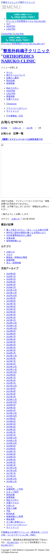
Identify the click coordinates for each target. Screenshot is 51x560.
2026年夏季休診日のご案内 (18, 235)
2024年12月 (11, 323)
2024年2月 (11, 350)
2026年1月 (11, 287)
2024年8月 (11, 334)
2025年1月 (11, 320)
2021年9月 (11, 388)
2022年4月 (11, 380)
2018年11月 (11, 440)
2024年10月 (11, 328)
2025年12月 (11, 290)
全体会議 (10, 238)
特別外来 (10, 514)
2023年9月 (11, 358)
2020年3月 (11, 410)
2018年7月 (11, 451)
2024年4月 (11, 345)
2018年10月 (11, 443)
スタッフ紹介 (12, 492)
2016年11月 (11, 481)
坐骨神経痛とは (13, 241)
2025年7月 (11, 304)
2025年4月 (11, 312)
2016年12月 (11, 479)
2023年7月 (11, 361)
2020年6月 (11, 405)
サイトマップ (12, 111)
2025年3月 (11, 315)
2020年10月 (11, 402)
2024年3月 (11, 347)
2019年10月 (11, 416)
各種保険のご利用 (14, 516)
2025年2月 (11, 317)
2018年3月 (11, 462)
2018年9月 (11, 446)
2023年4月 (11, 364)
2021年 (29, 128)
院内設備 (10, 80)
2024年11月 (11, 326)
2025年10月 (11, 295)
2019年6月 (11, 421)
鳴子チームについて (15, 75)
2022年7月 (11, 378)
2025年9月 (11, 298)
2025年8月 (11, 301)
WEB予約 (10, 26)
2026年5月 (11, 279)
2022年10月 (11, 372)
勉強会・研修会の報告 (16, 257)
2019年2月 (11, 432)
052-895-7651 (13, 542)
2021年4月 (11, 394)
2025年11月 (11, 293)
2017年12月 (11, 468)
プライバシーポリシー (16, 108)
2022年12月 (11, 367)
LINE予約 (10, 29)
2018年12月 (11, 438)
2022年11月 (11, 369)
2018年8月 (11, 449)
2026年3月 (11, 285)
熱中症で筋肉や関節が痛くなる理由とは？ (26, 232)
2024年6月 (11, 339)
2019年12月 (11, 413)
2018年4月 (11, 460)
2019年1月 (11, 435)
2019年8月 (11, 419)
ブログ (9, 254)
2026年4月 (11, 282)
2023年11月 (11, 356)
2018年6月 (11, 454)
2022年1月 (11, 383)
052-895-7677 (7, 545)
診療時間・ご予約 (14, 489)
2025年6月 (11, 306)
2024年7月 (11, 336)
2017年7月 (11, 473)
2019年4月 (11, 427)
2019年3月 (11, 429)
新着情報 (10, 96)
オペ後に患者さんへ (15, 522)
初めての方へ (12, 88)
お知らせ (16, 219)
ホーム (9, 72)
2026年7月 (11, 276)
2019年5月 (11, 424)
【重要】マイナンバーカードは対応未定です (22, 139)
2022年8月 (11, 375)
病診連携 (10, 519)
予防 (8, 511)
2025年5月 (11, 309)
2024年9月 (11, 331)
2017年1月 (11, 476)
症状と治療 (11, 508)
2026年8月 (11, 274)
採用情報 (10, 83)
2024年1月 (11, 353)
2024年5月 (11, 342)
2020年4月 (11, 408)
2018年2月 (11, 465)
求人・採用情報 (13, 263)
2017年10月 (11, 470)
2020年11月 (11, 399)
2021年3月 (11, 397)
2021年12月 (11, 386)
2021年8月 (11, 391)
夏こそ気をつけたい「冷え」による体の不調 (27, 230)
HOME (4, 128)
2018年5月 (11, 457)
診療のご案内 (12, 78)
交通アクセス (12, 99)
